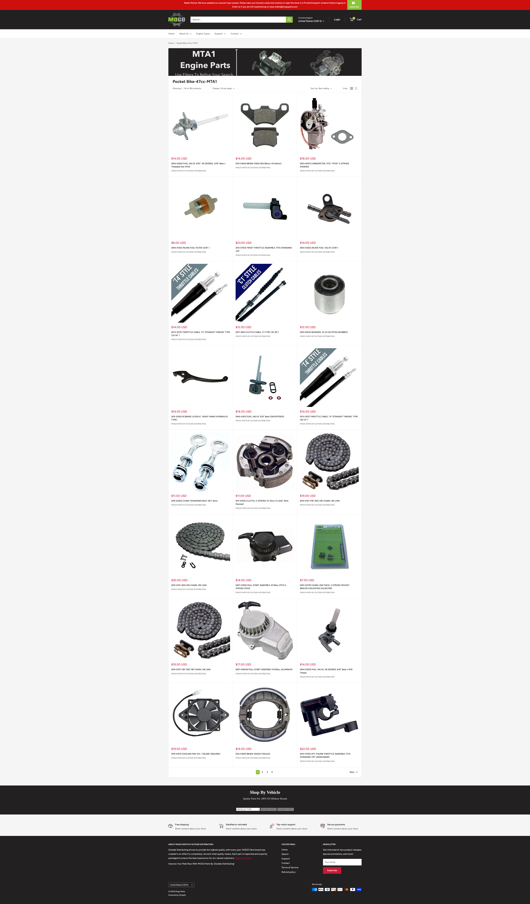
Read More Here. (243, 858)
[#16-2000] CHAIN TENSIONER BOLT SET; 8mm (194, 501)
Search (285, 854)
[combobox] (238, 20)
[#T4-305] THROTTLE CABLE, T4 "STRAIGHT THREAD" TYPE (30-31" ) (329, 418)
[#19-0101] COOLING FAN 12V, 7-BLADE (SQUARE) (195, 754)
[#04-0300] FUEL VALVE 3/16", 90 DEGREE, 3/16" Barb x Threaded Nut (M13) (198, 165)
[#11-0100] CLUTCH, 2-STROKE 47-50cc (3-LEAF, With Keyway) (262, 502)
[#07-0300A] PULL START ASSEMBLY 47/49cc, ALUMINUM (264, 669)
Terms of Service (290, 867)
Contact (235, 33)
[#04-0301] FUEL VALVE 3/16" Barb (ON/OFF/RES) (260, 416)
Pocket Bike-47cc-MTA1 (187, 43)
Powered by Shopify (177, 895)
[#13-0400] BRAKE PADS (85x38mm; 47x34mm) (259, 163)
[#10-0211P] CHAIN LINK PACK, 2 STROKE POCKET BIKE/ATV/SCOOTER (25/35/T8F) (324, 587)
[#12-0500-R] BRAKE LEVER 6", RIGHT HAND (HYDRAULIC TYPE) (199, 418)
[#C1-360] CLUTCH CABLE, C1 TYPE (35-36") (257, 332)
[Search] (289, 20)
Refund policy (289, 872)
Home (171, 33)
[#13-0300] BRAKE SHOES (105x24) (253, 754)
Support (218, 33)
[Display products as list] (356, 88)
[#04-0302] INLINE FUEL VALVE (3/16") (319, 248)
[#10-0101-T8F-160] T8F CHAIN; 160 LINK (320, 501)
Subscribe (354, 7)
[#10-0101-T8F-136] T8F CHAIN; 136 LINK (191, 669)
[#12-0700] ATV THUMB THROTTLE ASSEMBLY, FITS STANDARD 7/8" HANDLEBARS (325, 755)
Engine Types (203, 33)
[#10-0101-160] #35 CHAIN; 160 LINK (189, 585)
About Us (183, 33)
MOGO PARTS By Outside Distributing (188, 171)
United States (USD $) (179, 885)
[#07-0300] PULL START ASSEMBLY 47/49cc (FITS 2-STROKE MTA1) (261, 587)
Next (352, 772)
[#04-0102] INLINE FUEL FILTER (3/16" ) (190, 248)
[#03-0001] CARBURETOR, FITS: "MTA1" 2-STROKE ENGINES (324, 165)
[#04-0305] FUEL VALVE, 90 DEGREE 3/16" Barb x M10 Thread (326, 671)
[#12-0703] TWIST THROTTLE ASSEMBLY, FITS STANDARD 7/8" (264, 249)
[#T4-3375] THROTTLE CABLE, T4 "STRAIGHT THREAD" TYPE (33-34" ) (200, 334)
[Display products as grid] (351, 88)
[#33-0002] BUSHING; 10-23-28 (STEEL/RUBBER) (324, 332)
